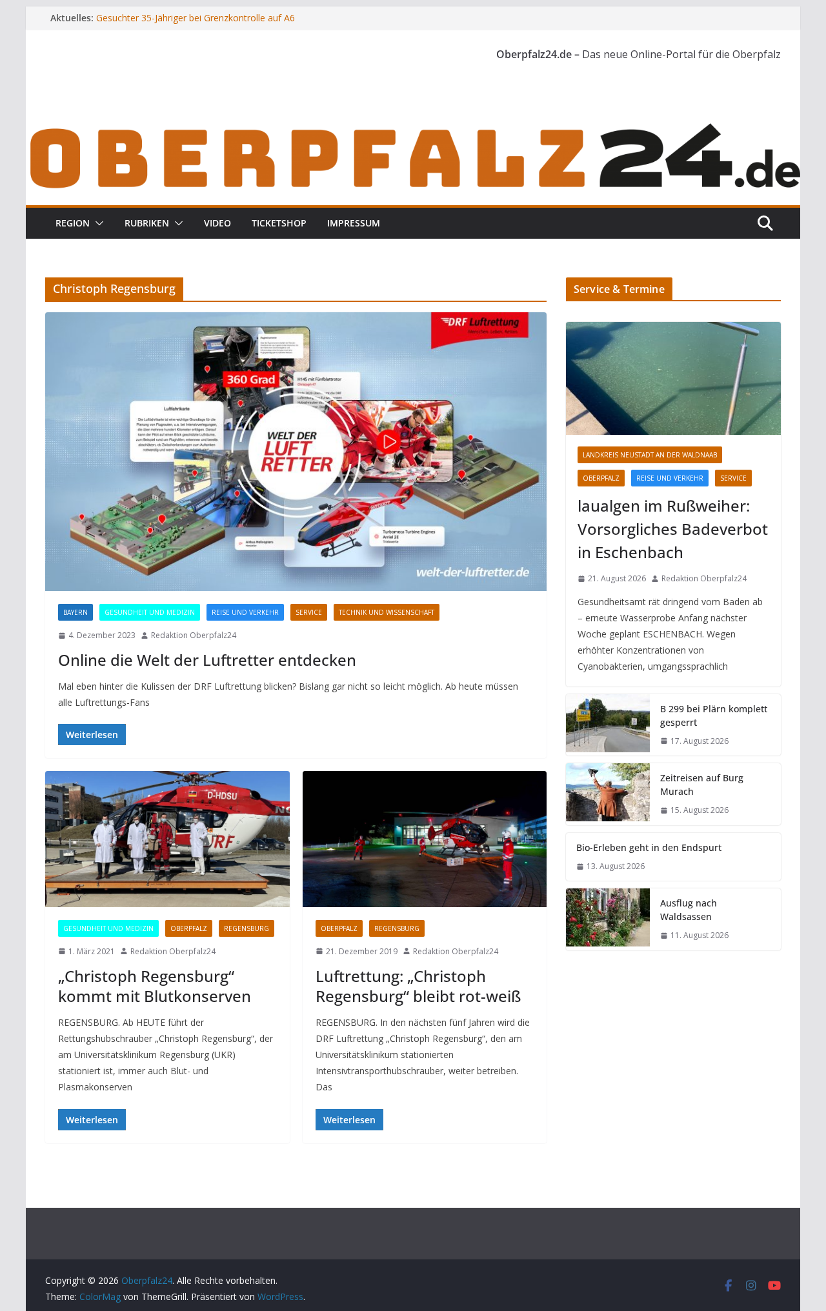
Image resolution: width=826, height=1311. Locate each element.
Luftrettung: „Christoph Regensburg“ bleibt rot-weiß (418, 985)
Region (72, 223)
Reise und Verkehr (245, 612)
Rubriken (147, 223)
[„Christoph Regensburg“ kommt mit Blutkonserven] (167, 839)
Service (309, 612)
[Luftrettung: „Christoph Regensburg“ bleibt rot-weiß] (425, 839)
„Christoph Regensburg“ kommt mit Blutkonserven (154, 985)
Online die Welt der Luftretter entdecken (207, 659)
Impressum (353, 223)
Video (217, 223)
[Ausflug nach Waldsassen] (608, 919)
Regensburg (246, 928)
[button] (97, 223)
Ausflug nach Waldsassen (688, 910)
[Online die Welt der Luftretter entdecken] (296, 451)
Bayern (75, 612)
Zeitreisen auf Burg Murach (701, 784)
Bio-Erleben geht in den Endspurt (648, 847)
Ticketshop (279, 223)
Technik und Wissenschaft (386, 612)
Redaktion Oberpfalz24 (193, 635)
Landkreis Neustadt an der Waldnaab (650, 454)
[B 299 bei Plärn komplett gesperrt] (608, 725)
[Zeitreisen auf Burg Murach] (608, 794)
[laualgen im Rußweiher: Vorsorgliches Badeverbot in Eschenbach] (673, 378)
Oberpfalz (188, 928)
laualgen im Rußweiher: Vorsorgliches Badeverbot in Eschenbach (673, 529)
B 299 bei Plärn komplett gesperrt (713, 715)
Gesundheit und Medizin (150, 612)
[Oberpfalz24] (413, 128)
